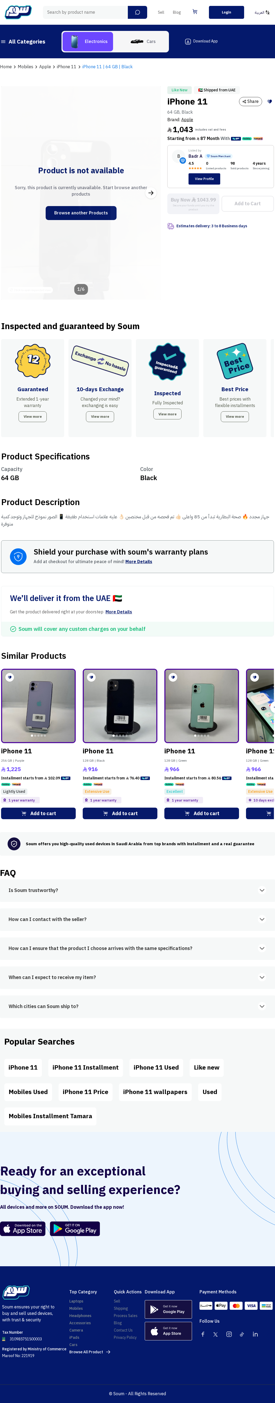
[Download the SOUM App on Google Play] (73, 1228)
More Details (138, 562)
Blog (177, 12)
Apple (187, 120)
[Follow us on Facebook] (203, 1334)
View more (33, 416)
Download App (205, 41)
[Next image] (151, 193)
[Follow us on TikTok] (242, 1334)
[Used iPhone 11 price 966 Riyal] (201, 706)
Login (226, 12)
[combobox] (95, 12)
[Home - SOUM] (18, 12)
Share (253, 101)
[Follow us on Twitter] (215, 1334)
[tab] (88, 41)
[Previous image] (11, 193)
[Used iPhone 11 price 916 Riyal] (120, 706)
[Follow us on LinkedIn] (255, 1334)
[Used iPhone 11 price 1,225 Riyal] (38, 706)
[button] (137, 12)
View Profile (204, 179)
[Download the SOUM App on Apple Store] (23, 1228)
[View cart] (195, 11)
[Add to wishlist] (269, 101)
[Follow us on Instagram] (229, 1334)
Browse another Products (81, 213)
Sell (161, 12)
